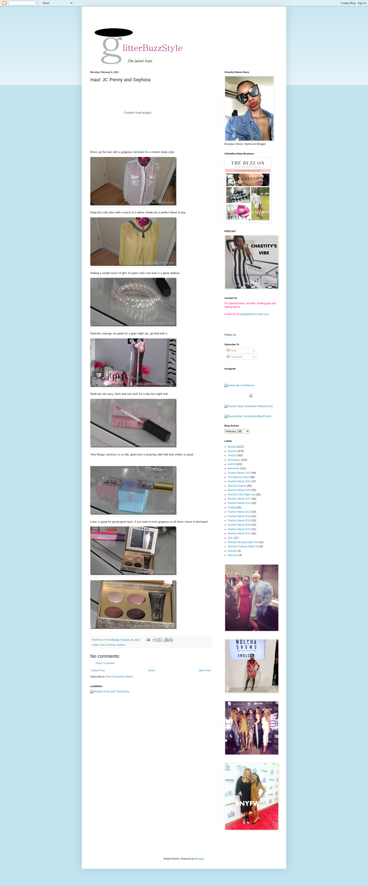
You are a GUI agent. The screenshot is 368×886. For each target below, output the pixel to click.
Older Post (204, 670)
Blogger (199, 858)
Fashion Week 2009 (239, 490)
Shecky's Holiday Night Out (243, 546)
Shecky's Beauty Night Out (243, 542)
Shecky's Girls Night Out (241, 494)
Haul (102, 644)
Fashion (232, 451)
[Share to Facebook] (167, 640)
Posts (232, 350)
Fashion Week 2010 (239, 472)
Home (151, 670)
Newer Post (98, 670)
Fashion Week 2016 (239, 520)
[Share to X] (163, 640)
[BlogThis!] (159, 640)
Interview (233, 555)
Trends (232, 455)
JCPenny (110, 644)
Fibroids (232, 550)
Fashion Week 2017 (239, 498)
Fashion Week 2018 (239, 524)
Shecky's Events (237, 485)
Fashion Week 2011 (239, 533)
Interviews (233, 468)
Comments (236, 356)
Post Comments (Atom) (119, 676)
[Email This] (155, 640)
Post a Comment (105, 663)
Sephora (121, 644)
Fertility (232, 507)
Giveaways (234, 459)
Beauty (232, 446)
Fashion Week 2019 (239, 516)
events (231, 464)
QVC (230, 537)
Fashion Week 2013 (239, 503)
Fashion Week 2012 (239, 529)
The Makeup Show (238, 477)
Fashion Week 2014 (239, 481)
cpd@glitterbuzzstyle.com (254, 314)
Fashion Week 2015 (239, 511)
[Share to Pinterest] (171, 640)
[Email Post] (148, 639)
